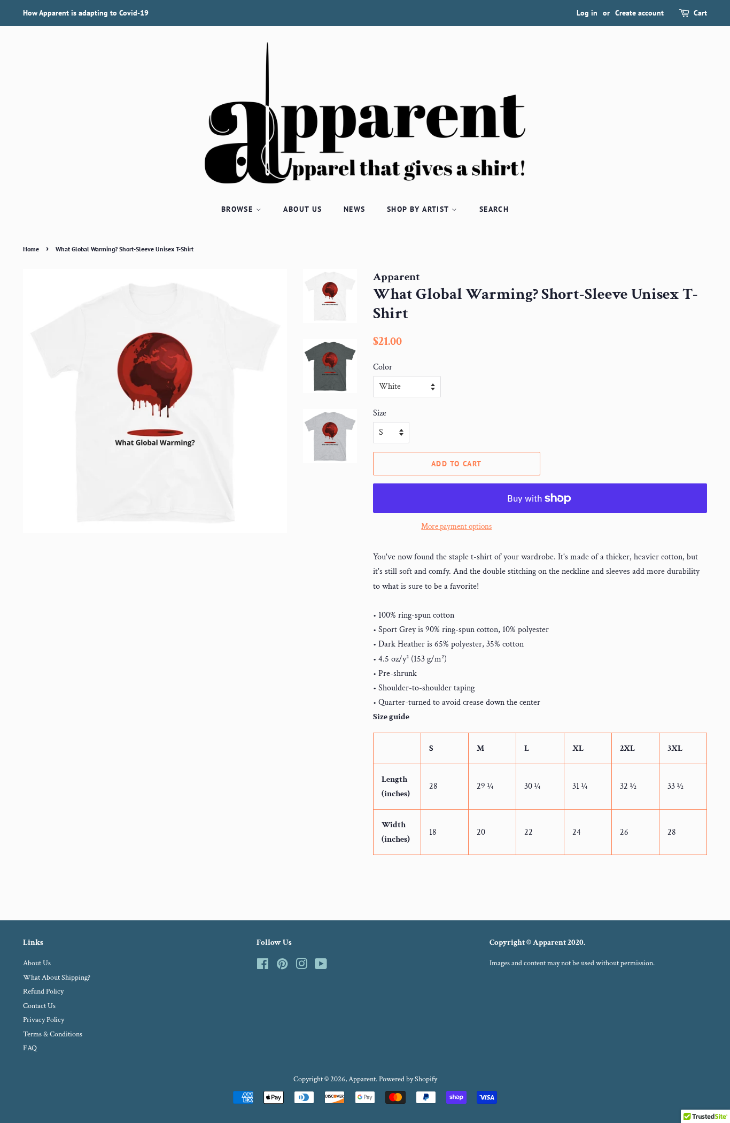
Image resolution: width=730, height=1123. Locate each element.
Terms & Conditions (52, 1034)
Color (382, 367)
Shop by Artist (419, 209)
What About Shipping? (56, 977)
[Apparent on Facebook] (263, 966)
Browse (238, 209)
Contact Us (39, 1006)
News (355, 209)
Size (379, 413)
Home (31, 249)
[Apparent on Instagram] (301, 966)
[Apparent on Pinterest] (282, 966)
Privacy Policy (43, 1020)
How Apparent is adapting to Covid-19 (86, 13)
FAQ (30, 1048)
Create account (639, 13)
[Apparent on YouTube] (321, 966)
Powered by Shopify (408, 1079)
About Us (302, 209)
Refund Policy (43, 991)
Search (494, 209)
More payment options (456, 526)
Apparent (362, 1079)
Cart (700, 13)
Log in (587, 13)
